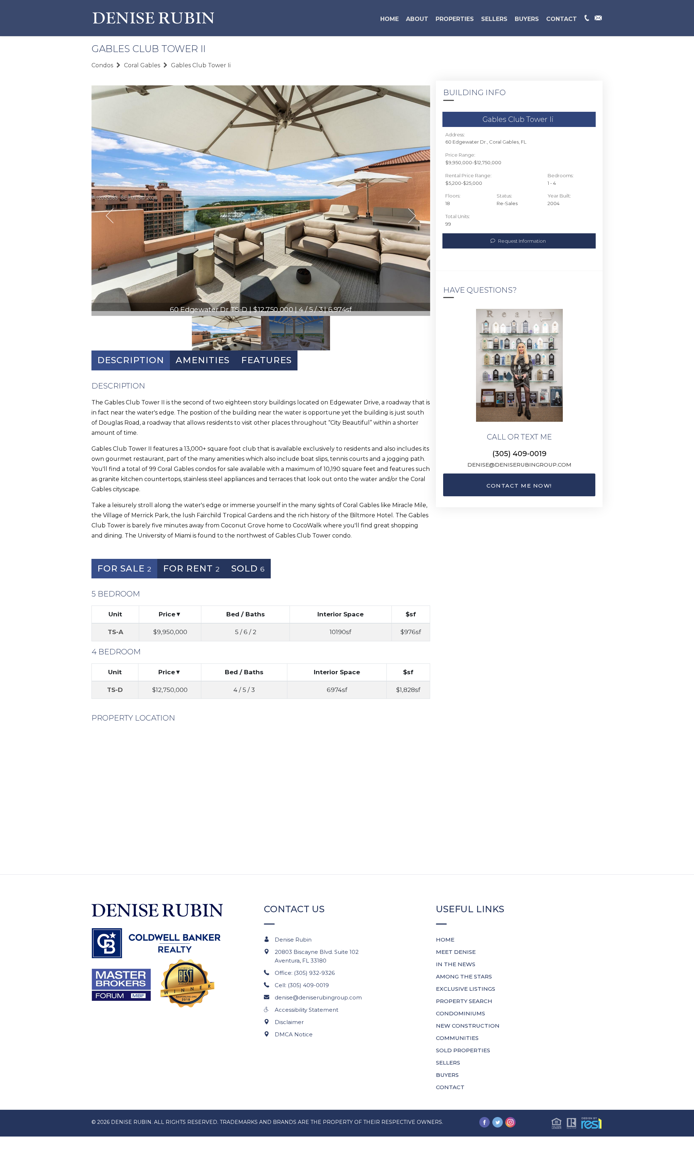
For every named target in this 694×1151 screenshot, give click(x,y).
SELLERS (494, 19)
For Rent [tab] (191, 568)
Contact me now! (519, 485)
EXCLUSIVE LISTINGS (465, 988)
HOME (389, 19)
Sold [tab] (248, 568)
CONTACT (561, 19)
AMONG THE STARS (464, 976)
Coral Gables (142, 65)
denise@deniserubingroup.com (519, 464)
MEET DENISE (456, 951)
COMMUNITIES (457, 1038)
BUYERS (527, 19)
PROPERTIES (455, 19)
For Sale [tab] (124, 568)
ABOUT (417, 19)
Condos (102, 65)
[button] (577, 1122)
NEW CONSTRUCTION (468, 1025)
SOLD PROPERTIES (463, 1050)
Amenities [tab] (203, 360)
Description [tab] (130, 360)
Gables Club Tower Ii (201, 65)
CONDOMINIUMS (460, 1013)
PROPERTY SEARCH (464, 1001)
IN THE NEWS (455, 964)
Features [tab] (266, 360)
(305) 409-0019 (519, 453)
